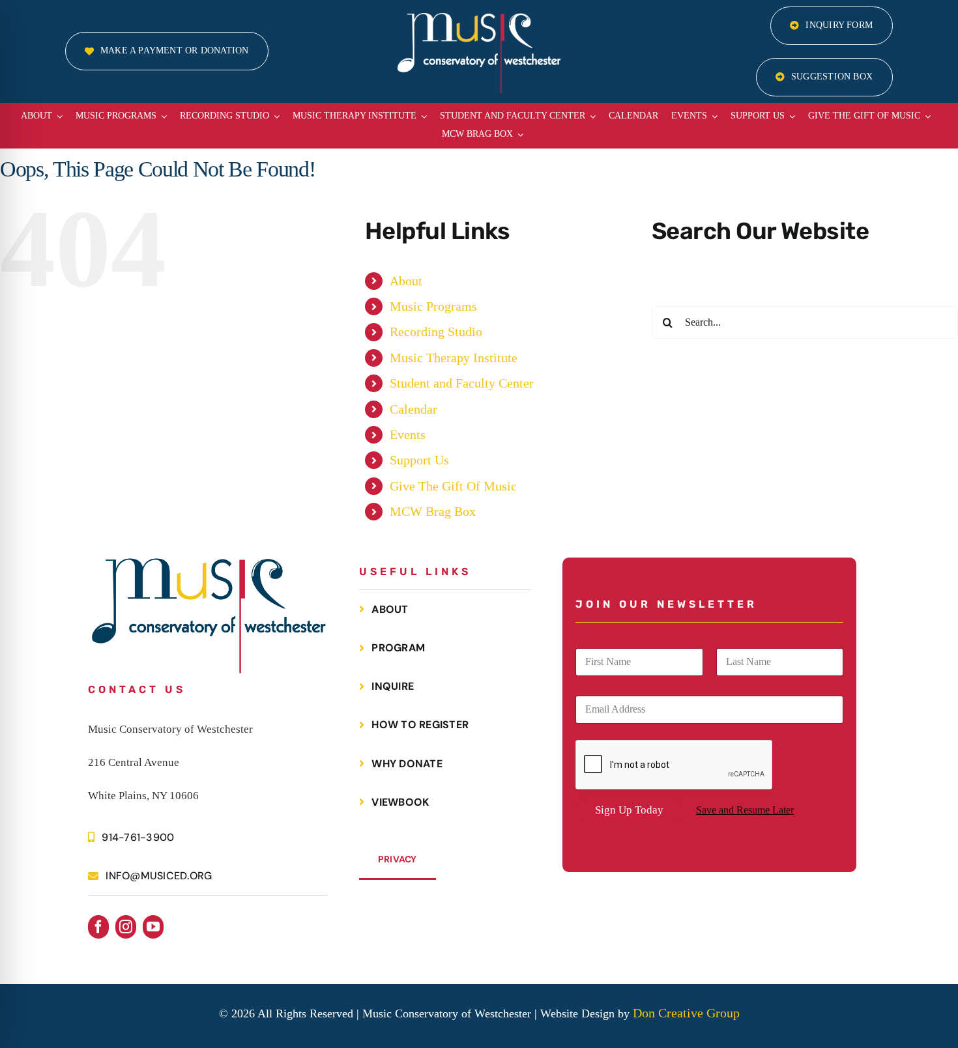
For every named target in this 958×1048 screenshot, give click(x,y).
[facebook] (98, 927)
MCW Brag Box (433, 511)
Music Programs (433, 306)
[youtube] (153, 927)
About (406, 281)
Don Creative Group (686, 1013)
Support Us (419, 460)
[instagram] (125, 927)
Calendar (413, 409)
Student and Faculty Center (462, 383)
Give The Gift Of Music (453, 486)
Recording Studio (436, 331)
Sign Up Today (629, 810)
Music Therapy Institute (453, 357)
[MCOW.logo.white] (479, 19)
